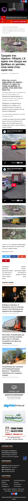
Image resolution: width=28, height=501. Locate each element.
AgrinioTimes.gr (16, 103)
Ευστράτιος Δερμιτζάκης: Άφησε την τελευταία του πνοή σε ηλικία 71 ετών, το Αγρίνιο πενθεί (7, 272)
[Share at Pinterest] (6, 260)
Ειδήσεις (4, 482)
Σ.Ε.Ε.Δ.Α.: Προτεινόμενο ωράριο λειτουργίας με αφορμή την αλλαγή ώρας (20, 271)
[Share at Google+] (22, 256)
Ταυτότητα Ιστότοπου (17, 491)
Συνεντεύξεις (17, 486)
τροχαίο (13, 80)
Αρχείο (9, 489)
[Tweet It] (6, 256)
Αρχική (5, 489)
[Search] (11, 21)
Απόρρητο (14, 489)
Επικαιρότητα (17, 484)
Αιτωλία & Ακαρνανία (19, 480)
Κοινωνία (16, 482)
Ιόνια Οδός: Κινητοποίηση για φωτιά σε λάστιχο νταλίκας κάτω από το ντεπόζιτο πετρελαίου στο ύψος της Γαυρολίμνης (13, 339)
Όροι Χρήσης (8, 491)
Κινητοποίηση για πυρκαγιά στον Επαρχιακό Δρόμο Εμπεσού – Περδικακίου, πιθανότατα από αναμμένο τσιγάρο (12, 371)
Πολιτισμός (5, 484)
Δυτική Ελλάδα (5, 480)
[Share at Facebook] (14, 256)
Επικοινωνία (21, 489)
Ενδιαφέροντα (5, 486)
